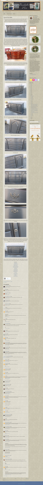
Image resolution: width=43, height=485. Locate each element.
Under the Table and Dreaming (15, 266)
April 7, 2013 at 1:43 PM (7, 340)
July (31, 100)
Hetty (5, 307)
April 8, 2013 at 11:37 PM (7, 416)
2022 (30, 86)
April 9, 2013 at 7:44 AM (7, 424)
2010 (30, 118)
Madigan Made (15, 268)
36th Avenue (15, 272)
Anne (5, 318)
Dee (5, 418)
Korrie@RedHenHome (7, 285)
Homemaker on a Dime (15, 264)
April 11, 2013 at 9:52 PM (7, 453)
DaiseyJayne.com (6, 359)
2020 (30, 88)
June (31, 101)
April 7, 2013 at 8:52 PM (7, 357)
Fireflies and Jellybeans (15, 273)
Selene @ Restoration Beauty (7, 391)
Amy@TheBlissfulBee (7, 323)
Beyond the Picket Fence (15, 271)
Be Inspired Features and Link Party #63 (34, 112)
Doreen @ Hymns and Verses (7, 426)
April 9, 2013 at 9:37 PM (7, 437)
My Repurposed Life (16, 274)
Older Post (27, 478)
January (31, 115)
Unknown (6, 337)
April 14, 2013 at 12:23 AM (7, 464)
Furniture (6, 282)
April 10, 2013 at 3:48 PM (7, 441)
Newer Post (4, 478)
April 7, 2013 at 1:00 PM (7, 335)
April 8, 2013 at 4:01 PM (7, 398)
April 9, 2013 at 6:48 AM (7, 420)
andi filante (6, 430)
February (32, 114)
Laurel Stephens (6, 351)
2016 (30, 92)
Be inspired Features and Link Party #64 (34, 110)
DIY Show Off (15, 262)
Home (4, 13)
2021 (30, 87)
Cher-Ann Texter (6, 449)
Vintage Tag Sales (9, 13)
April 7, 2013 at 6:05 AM (7, 294)
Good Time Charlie (7, 342)
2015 (30, 93)
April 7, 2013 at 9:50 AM (7, 321)
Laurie (5, 330)
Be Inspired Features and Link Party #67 (34, 104)
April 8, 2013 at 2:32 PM (7, 389)
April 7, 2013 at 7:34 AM (7, 305)
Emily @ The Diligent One (7, 384)
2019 (30, 89)
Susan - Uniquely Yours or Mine (8, 296)
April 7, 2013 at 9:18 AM (7, 312)
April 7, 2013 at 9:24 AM (7, 316)
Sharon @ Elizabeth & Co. (7, 281)
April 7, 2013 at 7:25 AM (7, 301)
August (31, 99)
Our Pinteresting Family (7, 368)
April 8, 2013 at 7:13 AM (7, 370)
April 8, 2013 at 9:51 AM (7, 382)
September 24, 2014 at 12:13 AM (8, 474)
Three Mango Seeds (15, 263)
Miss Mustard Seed (15, 275)
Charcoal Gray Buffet (33, 111)
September (32, 98)
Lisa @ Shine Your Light (7, 303)
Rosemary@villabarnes (7, 380)
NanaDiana (6, 289)
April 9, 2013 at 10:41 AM (7, 433)
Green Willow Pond (16, 269)
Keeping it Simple (15, 265)
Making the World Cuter (15, 267)
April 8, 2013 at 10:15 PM (7, 412)
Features (14, 13)
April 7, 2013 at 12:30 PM (7, 328)
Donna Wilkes (6, 435)
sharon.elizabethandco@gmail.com (33, 74)
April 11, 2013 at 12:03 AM (7, 447)
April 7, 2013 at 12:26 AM (7, 287)
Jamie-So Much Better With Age (8, 414)
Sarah (5, 407)
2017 (30, 91)
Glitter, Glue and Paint (16, 276)
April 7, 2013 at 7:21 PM (7, 349)
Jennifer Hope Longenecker (7, 455)
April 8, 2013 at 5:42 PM (7, 405)
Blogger (24, 483)
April (31, 103)
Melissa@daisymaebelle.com (7, 422)
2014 (30, 94)
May (31, 102)
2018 (30, 90)
